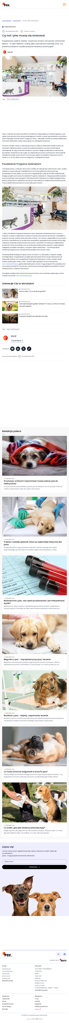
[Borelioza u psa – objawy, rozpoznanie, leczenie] (34, 697)
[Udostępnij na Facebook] (12, 349)
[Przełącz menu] (64, 4)
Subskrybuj (33, 867)
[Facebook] (64, 954)
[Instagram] (58, 954)
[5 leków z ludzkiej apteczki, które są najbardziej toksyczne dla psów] (34, 525)
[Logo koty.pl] (63, 960)
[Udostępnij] (29, 349)
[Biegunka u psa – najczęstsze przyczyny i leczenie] (34, 641)
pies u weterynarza (13, 99)
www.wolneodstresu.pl (10, 264)
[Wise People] (34, 1019)
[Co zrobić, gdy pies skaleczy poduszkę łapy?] (34, 810)
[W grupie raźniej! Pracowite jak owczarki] (34, 319)
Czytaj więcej (16, 341)
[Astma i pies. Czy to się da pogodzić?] (34, 294)
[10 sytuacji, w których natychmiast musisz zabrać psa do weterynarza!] (34, 464)
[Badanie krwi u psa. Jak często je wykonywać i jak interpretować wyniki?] (34, 584)
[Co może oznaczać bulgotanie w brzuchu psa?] (34, 753)
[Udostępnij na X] (23, 349)
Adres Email (8, 861)
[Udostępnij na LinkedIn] (18, 349)
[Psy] (6, 5)
